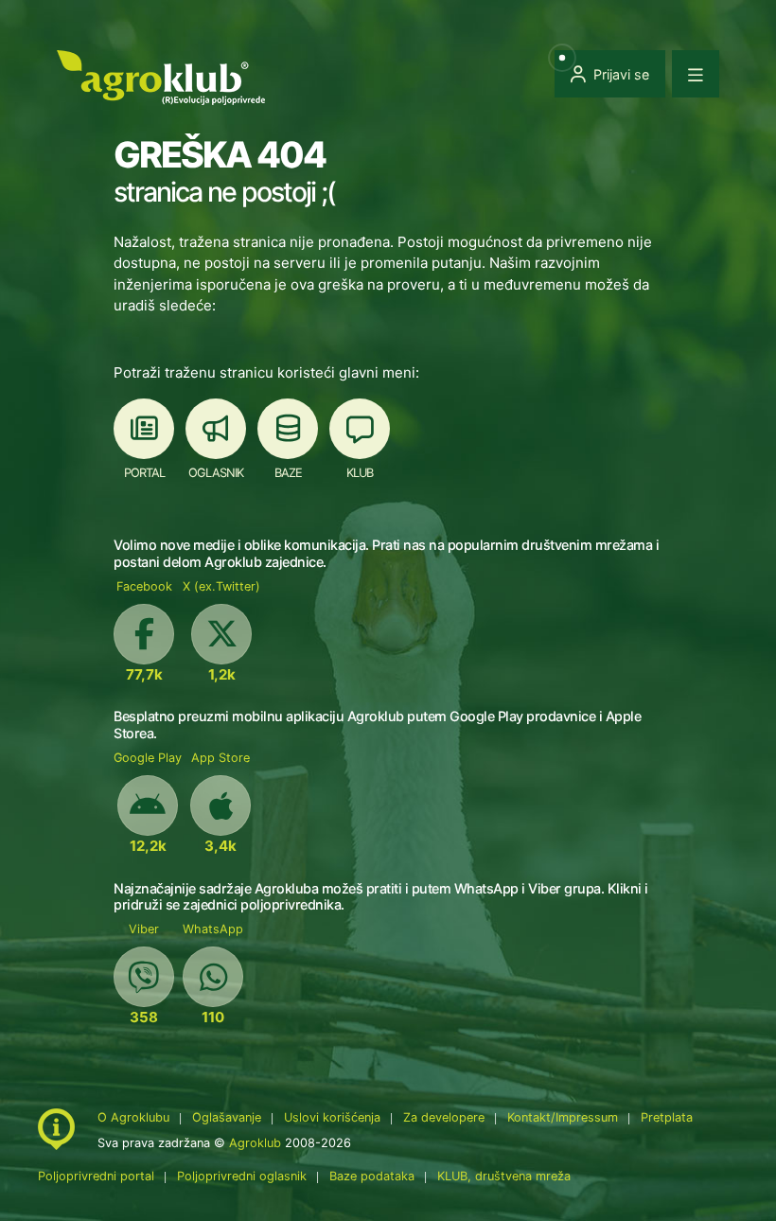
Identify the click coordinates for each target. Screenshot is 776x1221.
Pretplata (667, 1117)
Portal (144, 473)
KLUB (359, 473)
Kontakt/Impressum (562, 1117)
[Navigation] (695, 73)
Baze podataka (373, 1176)
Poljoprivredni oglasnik (243, 1176)
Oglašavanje (226, 1117)
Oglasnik (215, 473)
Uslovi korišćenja (332, 1117)
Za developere (444, 1117)
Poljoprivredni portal (98, 1176)
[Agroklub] (161, 76)
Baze (288, 473)
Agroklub (255, 1143)
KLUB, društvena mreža (504, 1176)
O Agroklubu (133, 1117)
